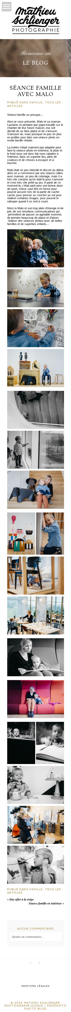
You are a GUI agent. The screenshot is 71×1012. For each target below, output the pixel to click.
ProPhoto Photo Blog (45, 1007)
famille (36, 102)
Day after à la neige (20, 899)
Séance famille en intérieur (46, 903)
